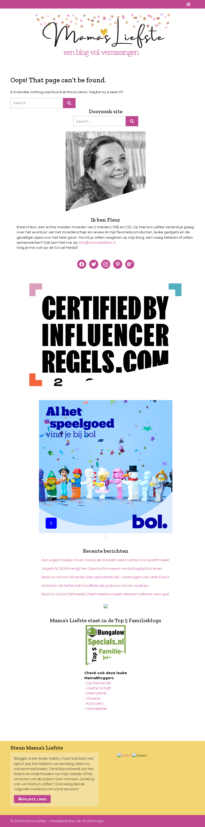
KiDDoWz (94, 704)
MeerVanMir (96, 693)
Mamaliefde (96, 709)
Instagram (27, 4)
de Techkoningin (90, 821)
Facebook (13, 4)
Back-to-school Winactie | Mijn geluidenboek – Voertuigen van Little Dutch (105, 577)
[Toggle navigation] (189, 4)
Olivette (93, 698)
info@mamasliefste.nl (97, 243)
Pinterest (20, 4)
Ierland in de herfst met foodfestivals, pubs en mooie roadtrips (95, 586)
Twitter (34, 4)
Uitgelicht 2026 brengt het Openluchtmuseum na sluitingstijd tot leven (102, 569)
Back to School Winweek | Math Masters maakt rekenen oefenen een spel (105, 594)
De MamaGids (98, 683)
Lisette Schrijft (98, 688)
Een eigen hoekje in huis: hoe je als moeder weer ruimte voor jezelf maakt (105, 560)
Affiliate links (32, 798)
